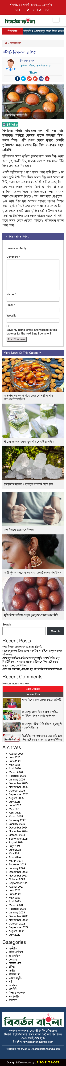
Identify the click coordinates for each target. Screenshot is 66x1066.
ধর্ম (10, 982)
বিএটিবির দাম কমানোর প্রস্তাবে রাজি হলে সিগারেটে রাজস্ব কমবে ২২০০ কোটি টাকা (42, 738)
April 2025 (15, 813)
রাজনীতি (13, 989)
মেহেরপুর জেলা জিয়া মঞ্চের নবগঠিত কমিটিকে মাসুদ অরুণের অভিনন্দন (40, 714)
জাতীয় (12, 971)
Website (11, 315)
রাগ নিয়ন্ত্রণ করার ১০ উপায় (19, 530)
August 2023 (16, 887)
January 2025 (17, 824)
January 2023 (17, 912)
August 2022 (16, 931)
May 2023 (14, 898)
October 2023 (17, 879)
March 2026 (16, 772)
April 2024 (15, 857)
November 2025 (18, 787)
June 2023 (15, 894)
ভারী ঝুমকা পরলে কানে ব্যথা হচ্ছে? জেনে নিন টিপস (32, 573)
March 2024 (16, 861)
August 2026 (16, 754)
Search (6, 624)
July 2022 (14, 935)
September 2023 (18, 883)
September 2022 (18, 927)
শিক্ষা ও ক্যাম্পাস (17, 993)
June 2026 (15, 761)
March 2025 (16, 816)
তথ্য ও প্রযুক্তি (15, 978)
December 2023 (18, 872)
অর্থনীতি (13, 948)
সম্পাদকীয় (14, 996)
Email (11, 305)
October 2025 (17, 791)
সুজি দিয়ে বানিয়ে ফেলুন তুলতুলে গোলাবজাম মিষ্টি (31, 615)
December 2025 (18, 783)
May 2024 (14, 853)
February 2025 (17, 820)
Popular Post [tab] (33, 694)
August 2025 (16, 798)
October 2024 (17, 835)
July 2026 (14, 757)
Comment (13, 257)
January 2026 (17, 779)
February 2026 (17, 776)
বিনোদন (13, 985)
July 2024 (14, 846)
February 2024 (17, 864)
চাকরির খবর (15, 963)
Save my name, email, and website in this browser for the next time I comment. (32, 331)
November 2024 (18, 831)
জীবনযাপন (15, 43)
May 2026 (14, 765)
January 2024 (17, 868)
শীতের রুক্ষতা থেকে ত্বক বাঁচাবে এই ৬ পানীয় (29, 442)
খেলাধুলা (13, 959)
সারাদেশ (13, 1000)
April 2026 (15, 768)
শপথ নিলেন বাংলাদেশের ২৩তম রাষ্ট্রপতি (22, 647)
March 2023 (16, 905)
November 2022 (18, 920)
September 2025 (18, 794)
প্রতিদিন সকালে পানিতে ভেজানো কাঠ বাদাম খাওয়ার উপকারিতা (28, 397)
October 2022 (17, 923)
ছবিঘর (12, 967)
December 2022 (18, 916)
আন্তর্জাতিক (14, 956)
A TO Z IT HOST (48, 1062)
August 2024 (16, 842)
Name (11, 294)
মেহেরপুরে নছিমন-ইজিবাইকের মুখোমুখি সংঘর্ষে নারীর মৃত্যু (31, 658)
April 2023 (15, 901)
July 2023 (14, 890)
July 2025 (14, 802)
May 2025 (14, 809)
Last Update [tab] (33, 689)
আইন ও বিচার (16, 952)
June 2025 (15, 805)
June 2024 (15, 850)
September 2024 (18, 839)
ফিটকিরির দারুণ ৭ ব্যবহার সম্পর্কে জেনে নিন (28, 484)
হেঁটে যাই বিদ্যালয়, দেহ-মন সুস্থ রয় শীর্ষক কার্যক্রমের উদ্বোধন (32, 669)
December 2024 (18, 827)
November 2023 (18, 875)
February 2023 (17, 909)
